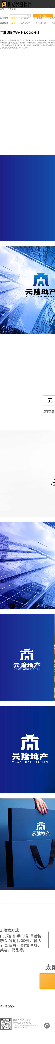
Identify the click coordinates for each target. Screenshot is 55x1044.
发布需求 (43, 16)
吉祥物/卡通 (41, 23)
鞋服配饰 (38, 18)
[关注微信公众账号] (47, 1026)
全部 (13, 18)
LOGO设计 (25, 23)
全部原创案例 (7, 1006)
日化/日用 (25, 18)
